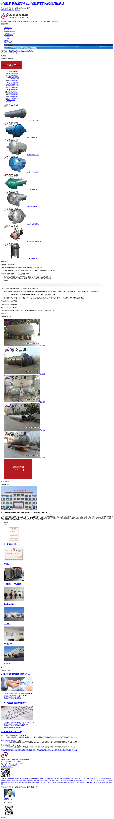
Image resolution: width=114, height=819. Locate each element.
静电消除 (35, 778)
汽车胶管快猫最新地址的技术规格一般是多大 (17, 722)
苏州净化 (45, 782)
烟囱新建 (10, 778)
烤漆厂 (50, 782)
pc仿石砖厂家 (28, 778)
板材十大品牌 (65, 778)
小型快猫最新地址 (12, 96)
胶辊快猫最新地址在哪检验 (9, 745)
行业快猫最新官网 (19, 703)
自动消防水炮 (64, 780)
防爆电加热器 (38, 782)
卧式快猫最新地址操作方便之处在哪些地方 (16, 693)
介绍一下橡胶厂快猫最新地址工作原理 (12, 735)
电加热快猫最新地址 (27, 51)
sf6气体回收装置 (74, 778)
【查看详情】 (39, 519)
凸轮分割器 (79, 782)
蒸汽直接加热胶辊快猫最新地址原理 (14, 695)
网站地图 (17, 10)
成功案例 (6, 40)
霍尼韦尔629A (56, 778)
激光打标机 (39, 780)
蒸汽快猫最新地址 (14, 51)
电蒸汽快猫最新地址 (13, 82)
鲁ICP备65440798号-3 (7, 767)
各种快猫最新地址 (13, 765)
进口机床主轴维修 (22, 780)
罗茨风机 (101, 780)
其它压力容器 (11, 100)
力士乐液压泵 (87, 782)
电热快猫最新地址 (12, 94)
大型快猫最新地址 (12, 75)
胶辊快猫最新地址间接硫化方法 (10, 740)
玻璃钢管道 (65, 782)
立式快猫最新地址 (12, 84)
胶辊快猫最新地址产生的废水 (12, 726)
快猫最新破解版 (8, 35)
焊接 (60, 782)
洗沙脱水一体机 (100, 782)
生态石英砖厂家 (88, 780)
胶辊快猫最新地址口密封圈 (12, 727)
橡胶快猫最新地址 (12, 80)
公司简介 (6, 36)
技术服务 (6, 38)
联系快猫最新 (5, 10)
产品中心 (6, 29)
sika (105, 780)
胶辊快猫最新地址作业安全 (12, 699)
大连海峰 (109, 780)
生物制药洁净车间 (94, 778)
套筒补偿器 (14, 782)
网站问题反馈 (8, 799)
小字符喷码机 (79, 780)
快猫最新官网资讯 (9, 33)
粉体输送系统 (32, 780)
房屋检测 (49, 778)
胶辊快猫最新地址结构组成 (12, 697)
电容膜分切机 (42, 778)
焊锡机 (22, 778)
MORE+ (4, 674)
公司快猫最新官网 (19, 674)
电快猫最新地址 (12, 91)
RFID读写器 (85, 778)
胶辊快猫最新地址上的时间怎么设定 (14, 724)
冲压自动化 (72, 782)
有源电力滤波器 (55, 780)
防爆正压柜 (13, 780)
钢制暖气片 (55, 782)
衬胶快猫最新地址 (12, 89)
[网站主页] (15, 17)
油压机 (26, 782)
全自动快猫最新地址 (13, 78)
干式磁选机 (46, 780)
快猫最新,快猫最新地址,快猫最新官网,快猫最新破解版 (32, 3)
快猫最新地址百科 (9, 31)
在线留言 (11, 10)
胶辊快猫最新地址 (12, 98)
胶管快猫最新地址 (12, 87)
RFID (80, 778)
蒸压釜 (93, 782)
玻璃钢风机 (20, 782)
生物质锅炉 (16, 778)
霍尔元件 (95, 780)
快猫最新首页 (8, 28)
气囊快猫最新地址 (12, 93)
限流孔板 (31, 782)
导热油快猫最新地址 (13, 86)
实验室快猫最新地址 (13, 77)
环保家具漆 (71, 780)
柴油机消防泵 (104, 778)
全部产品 (10, 101)
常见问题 (15, 731)
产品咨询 (6, 798)
